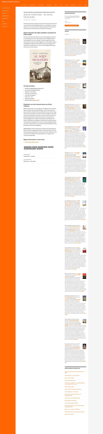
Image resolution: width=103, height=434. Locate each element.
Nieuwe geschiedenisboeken (32, 142)
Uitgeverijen (4, 23)
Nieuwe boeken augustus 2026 (71, 403)
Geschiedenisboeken (38, 12)
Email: (66, 21)
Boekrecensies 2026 (69, 414)
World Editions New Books (70, 400)
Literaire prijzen (5, 15)
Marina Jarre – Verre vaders (30, 160)
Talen (3, 21)
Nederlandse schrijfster (49, 12)
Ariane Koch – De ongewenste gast (72, 398)
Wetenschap (4, 26)
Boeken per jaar (5, 10)
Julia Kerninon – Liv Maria (29, 155)
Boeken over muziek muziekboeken (72, 409)
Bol (38, 100)
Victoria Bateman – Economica (71, 391)
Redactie (34, 19)
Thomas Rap (39, 148)
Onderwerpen (5, 18)
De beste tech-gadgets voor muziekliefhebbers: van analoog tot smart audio (75, 383)
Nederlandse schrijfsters (30, 148)
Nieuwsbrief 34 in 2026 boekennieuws (73, 389)
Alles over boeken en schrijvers (10, 1)
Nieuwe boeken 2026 (69, 386)
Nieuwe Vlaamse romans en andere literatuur (74, 411)
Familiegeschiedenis (28, 12)
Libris (35, 100)
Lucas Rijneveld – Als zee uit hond (72, 375)
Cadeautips (4, 13)
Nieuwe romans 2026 (69, 377)
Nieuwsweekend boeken (70, 380)
